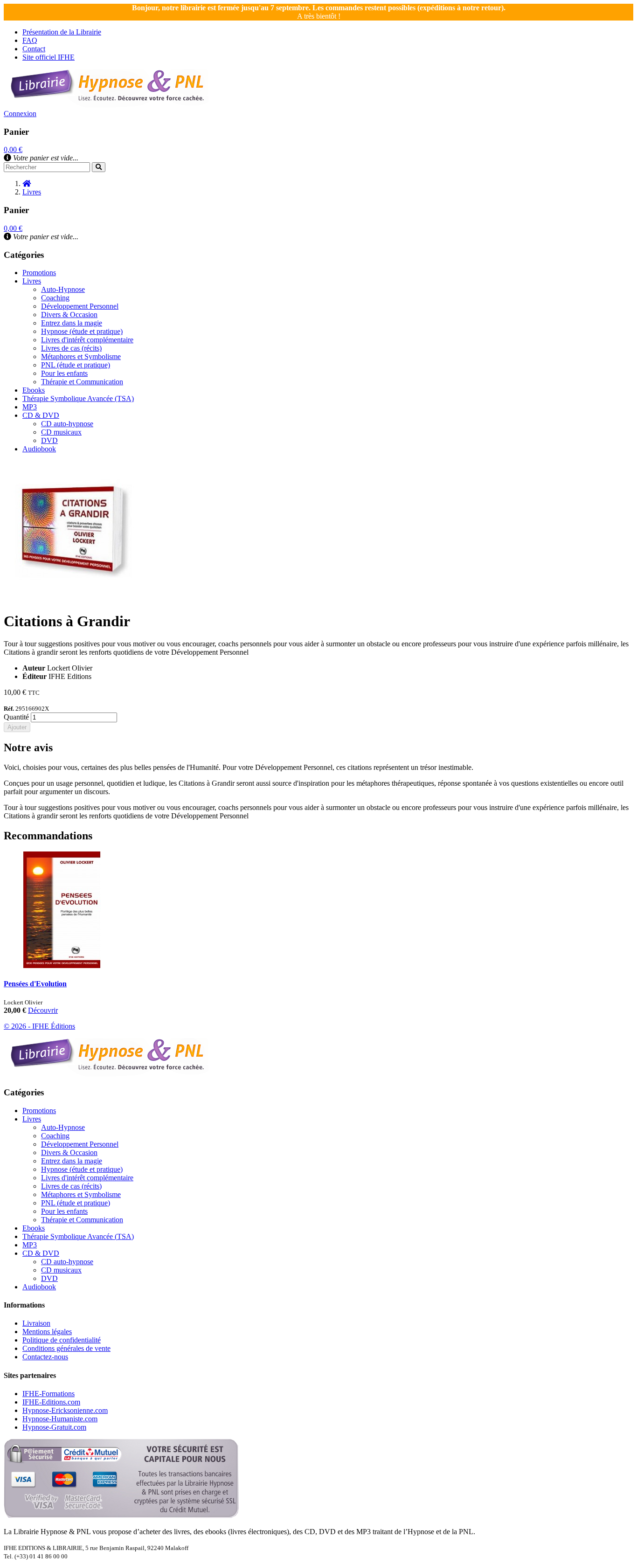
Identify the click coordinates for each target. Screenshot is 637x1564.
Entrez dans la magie (71, 323)
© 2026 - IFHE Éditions (39, 1026)
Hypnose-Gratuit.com (54, 1427)
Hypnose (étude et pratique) (82, 331)
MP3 (29, 407)
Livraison (36, 1323)
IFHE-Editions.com (51, 1402)
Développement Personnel (79, 306)
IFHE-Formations (48, 1394)
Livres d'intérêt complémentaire (87, 340)
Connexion (20, 114)
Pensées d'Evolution (35, 984)
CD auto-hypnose (67, 424)
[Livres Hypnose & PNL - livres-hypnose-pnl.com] (106, 105)
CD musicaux (61, 432)
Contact (33, 49)
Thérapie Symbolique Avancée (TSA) (78, 398)
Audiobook (39, 449)
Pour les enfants (64, 373)
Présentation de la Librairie (61, 32)
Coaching (55, 298)
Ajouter (17, 727)
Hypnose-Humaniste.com (59, 1419)
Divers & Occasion (69, 314)
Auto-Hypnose (63, 289)
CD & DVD (40, 415)
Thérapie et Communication (82, 382)
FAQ (29, 40)
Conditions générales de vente (66, 1348)
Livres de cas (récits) (71, 348)
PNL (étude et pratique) (75, 365)
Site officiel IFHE (48, 57)
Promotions (39, 273)
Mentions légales (47, 1332)
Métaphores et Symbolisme (81, 356)
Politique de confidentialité (61, 1340)
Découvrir (43, 1010)
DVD (49, 440)
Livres (31, 281)
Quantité (16, 717)
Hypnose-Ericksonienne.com (65, 1410)
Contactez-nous (45, 1357)
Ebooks (33, 390)
